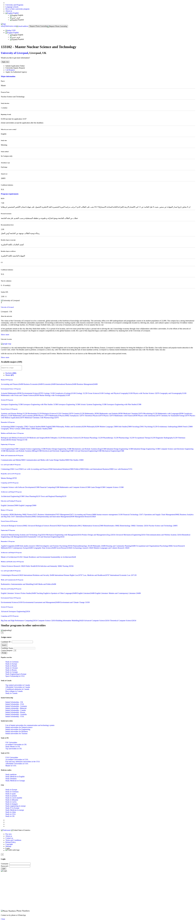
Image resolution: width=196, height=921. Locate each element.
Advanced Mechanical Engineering (131, 535)
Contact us (9, 838)
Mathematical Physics (59, 416)
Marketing (20, 514)
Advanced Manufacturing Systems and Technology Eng (23, 535)
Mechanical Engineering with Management (64, 535)
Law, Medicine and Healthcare (96, 575)
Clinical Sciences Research (13, 566)
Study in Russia (11, 670)
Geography (22, 427)
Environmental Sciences (12, 602)
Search (4, 645)
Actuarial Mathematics (11, 393)
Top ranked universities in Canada (17, 685)
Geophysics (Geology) (65, 393)
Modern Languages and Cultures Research (111, 548)
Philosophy (93, 427)
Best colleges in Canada (14, 691)
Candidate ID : (6, 642)
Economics (49, 384)
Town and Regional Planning (53, 496)
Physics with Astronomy (149, 416)
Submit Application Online (15, 66)
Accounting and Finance (12, 384)
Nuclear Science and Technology (163, 526)
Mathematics (92, 413)
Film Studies (76, 460)
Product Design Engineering (59, 449)
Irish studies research (30, 546)
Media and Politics (47, 584)
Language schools (11, 7)
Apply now (5, 62)
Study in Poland (11, 666)
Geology (49, 393)
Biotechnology (128, 526)
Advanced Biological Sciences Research (45, 526)
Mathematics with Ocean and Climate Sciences (20, 395)
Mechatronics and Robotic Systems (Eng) (89, 449)
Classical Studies (37, 427)
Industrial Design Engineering (120, 449)
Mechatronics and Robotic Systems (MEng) (24, 451)
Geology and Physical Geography (118, 393)
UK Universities (11, 742)
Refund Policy (10, 842)
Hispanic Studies (44, 429)
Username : (5, 864)
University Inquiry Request (15, 68)
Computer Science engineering (32, 449)
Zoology (82, 393)
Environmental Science (33, 393)
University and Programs (14, 5)
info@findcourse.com (8, 26)
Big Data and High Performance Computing (19, 620)
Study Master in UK (12, 747)
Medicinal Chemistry (133, 413)
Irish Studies (125, 427)
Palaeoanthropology (83, 546)
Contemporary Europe (22, 548)
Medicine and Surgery (39, 438)
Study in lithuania (11, 800)
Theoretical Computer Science (123, 620)
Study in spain (10, 794)
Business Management (87, 384)
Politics (79, 469)
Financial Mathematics (72, 526)
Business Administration (49, 514)
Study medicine (11, 774)
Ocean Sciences (96, 393)
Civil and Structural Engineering (88, 451)
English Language (27, 505)
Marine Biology (9, 478)
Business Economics (33, 384)
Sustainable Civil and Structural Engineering (46, 537)
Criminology (8, 469)
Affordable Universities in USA (16, 764)
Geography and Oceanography (173, 393)
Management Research (85, 517)
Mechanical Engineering (113, 451)
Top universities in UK (13, 749)
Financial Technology (133, 514)
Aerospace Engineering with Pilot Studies (40, 404)
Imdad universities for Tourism (16, 733)
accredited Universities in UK (16, 744)
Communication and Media (13, 460)
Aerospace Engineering (12, 404)
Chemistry (67, 413)
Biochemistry (35, 413)
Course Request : (7, 650)
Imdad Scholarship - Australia (16, 714)
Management (67, 514)
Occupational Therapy (145, 438)
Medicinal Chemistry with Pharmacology (42, 418)
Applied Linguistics (10, 546)
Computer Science (114, 487)
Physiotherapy (111, 438)
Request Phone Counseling (38, 26)
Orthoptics (56, 438)
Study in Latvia (10, 802)
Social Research (64, 548)
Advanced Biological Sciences (14, 526)
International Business (66, 384)
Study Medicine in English (14, 776)
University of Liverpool (14, 52)
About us (8, 11)
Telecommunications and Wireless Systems (164, 535)
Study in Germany (12, 662)
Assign (4, 653)
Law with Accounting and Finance (38, 469)
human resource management (110, 514)
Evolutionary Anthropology (170, 427)
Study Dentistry (11, 779)
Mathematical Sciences (93, 526)
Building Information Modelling (70, 620)
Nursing (68, 566)
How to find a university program (17, 9)
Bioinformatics (112, 526)
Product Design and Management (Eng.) (99, 535)
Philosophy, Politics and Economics (71, 427)
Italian (31, 429)
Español (21, 20)
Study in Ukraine (11, 668)
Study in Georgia (11, 672)
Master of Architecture (12, 557)
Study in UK (10, 816)
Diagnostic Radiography (167, 438)
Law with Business (123, 469)
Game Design (98, 487)
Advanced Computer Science (97, 620)
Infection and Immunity (51, 566)
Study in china (10, 812)
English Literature (10, 505)
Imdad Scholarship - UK (14, 702)
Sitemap (8, 846)
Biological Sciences (51, 413)
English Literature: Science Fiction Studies (18, 593)
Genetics (79, 413)
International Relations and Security (39, 575)
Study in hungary (11, 804)
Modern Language (109, 427)
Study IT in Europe (12, 808)
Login (3, 868)
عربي (18, 18)
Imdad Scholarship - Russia (15, 712)
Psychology (151, 427)
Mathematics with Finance (126, 416)
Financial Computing (50, 487)
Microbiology (150, 413)
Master (9, 375)
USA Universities (11, 757)
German (20, 429)
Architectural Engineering (12, 496)
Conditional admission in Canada (17, 689)
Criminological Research (12, 575)
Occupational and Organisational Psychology (154, 546)
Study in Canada (11, 693)
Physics (43, 416)
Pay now (8, 834)
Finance (32, 514)
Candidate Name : (7, 648)
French (188, 427)
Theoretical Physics (93, 416)
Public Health (33, 566)
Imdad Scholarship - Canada (15, 710)
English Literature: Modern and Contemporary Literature (118, 593)
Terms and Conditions (13, 840)
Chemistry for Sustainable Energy (175, 416)
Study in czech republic (13, 798)
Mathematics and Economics (25, 416)
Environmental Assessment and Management (41, 602)
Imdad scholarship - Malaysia (15, 708)
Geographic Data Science (44, 548)
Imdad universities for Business (16, 731)
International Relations (63, 469)
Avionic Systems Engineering (93, 404)
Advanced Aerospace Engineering (15, 611)
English (16, 13)
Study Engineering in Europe (15, 674)
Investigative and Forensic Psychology (56, 546)
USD (14, 30)
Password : (5, 866)
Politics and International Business (99, 469)
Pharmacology (127, 438)
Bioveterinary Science (73, 438)
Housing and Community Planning (121, 546)
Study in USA (10, 814)
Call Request (10, 70)
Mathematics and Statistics (111, 413)
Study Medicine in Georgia (15, 781)
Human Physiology (93, 438)
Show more (5, 335)
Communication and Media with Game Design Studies (47, 460)
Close (3, 919)
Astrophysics (77, 416)
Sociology (138, 427)
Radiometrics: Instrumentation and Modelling (19, 584)
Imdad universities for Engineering (17, 729)
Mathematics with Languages (171, 413)
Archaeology (8, 427)
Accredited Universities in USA (16, 759)
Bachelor (10, 373)
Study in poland (11, 796)
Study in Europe (11, 664)
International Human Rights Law (69, 575)
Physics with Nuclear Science (146, 393)
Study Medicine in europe (14, 810)
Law (19, 469)
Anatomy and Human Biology (14, 413)
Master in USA (10, 766)
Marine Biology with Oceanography (54, 395)
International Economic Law (123, 575)
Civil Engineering (10, 449)
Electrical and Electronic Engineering (58, 451)
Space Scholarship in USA (15, 676)
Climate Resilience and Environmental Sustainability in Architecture (49, 557)
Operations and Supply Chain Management (162, 514)
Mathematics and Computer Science (75, 487)
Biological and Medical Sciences (15, 438)
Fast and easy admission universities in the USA (22, 762)
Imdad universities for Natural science (18, 727)
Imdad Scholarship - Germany (16, 706)
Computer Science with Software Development (20, 487)
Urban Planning (32, 496)
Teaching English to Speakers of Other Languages (56, 593)
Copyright (9, 844)
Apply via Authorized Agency (16, 72)
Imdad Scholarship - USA (14, 704)
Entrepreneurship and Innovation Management (56, 517)
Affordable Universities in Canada (17, 687)
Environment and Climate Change (75, 602)
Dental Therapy (19, 440)
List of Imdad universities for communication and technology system (29, 725)
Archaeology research (83, 548)
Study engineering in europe (15, 806)
